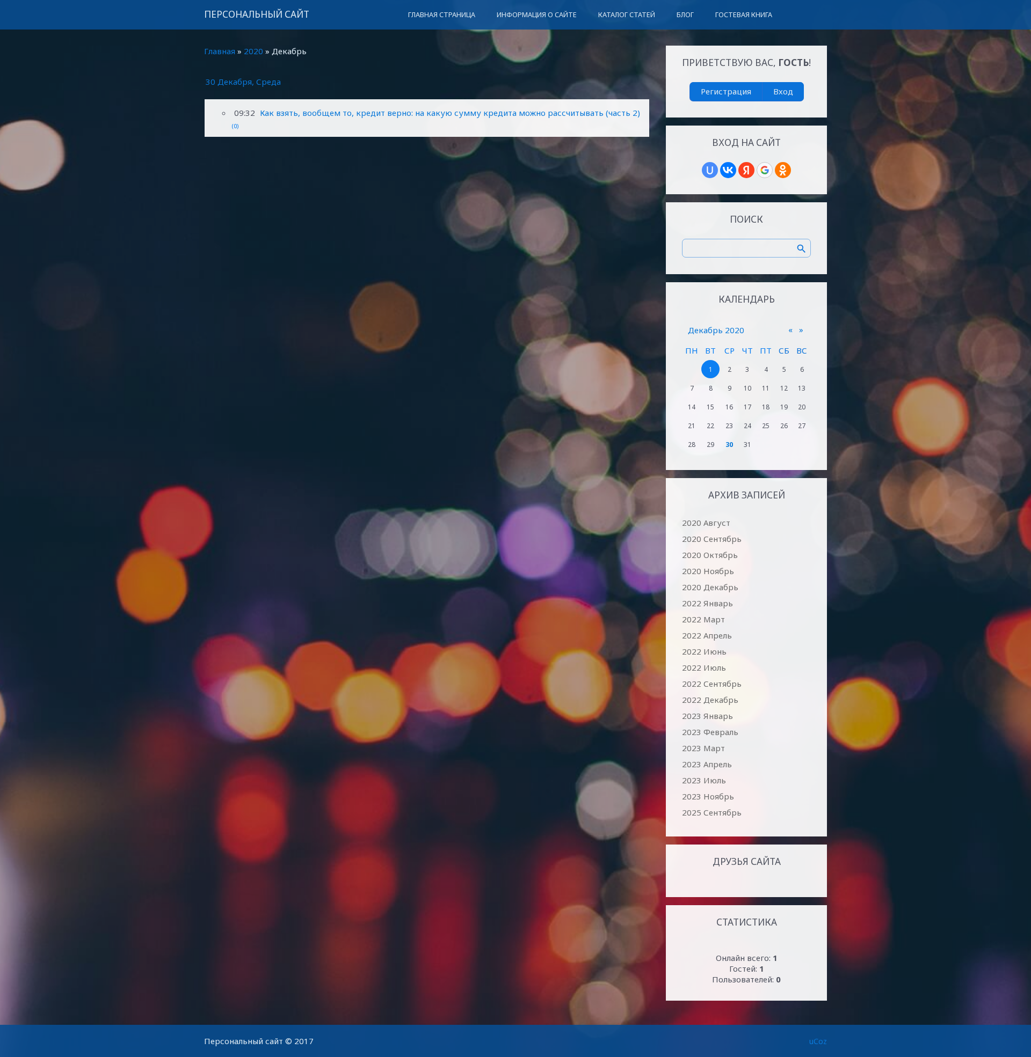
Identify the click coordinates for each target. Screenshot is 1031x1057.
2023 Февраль (710, 731)
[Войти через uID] (710, 170)
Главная (219, 51)
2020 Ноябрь (708, 571)
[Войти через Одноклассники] (783, 170)
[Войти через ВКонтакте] (728, 170)
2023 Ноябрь (708, 796)
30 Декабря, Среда (243, 81)
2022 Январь (707, 603)
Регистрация (726, 91)
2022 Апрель (707, 635)
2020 (253, 51)
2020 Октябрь (710, 554)
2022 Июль (704, 667)
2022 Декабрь (710, 699)
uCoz (818, 1041)
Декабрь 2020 (716, 330)
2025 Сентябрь (712, 812)
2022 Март (703, 619)
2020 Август (706, 522)
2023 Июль (704, 780)
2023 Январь (707, 715)
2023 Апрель (707, 764)
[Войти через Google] (765, 170)
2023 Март (703, 748)
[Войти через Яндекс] (746, 170)
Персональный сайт (256, 14)
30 (729, 444)
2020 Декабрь (710, 587)
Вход (783, 91)
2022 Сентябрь (712, 683)
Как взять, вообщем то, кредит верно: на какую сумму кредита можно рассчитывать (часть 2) (450, 112)
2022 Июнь (704, 651)
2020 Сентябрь (712, 538)
